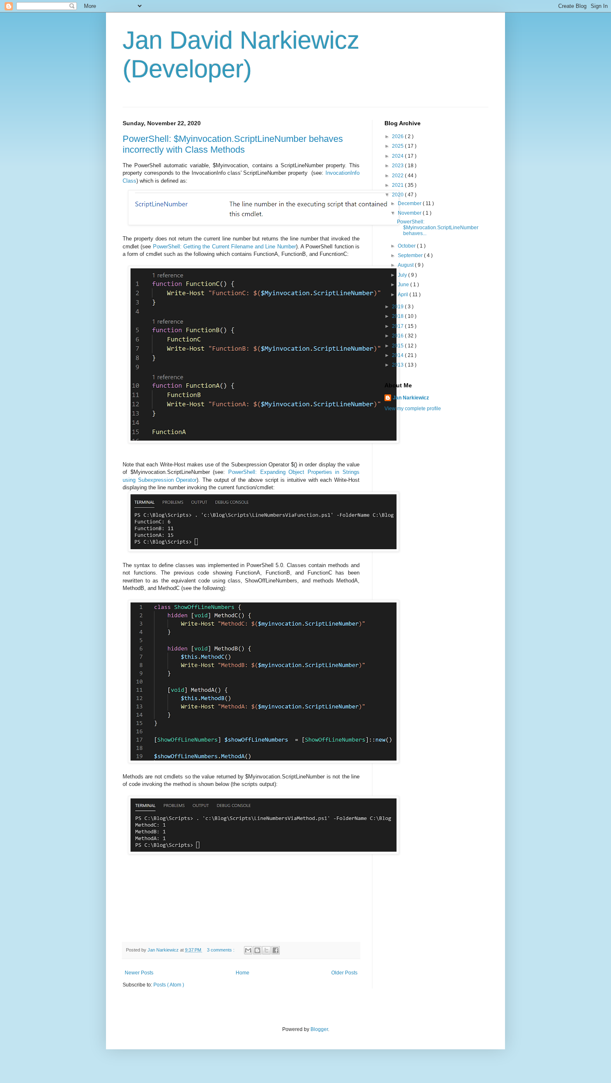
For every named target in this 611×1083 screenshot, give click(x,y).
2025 (398, 146)
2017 (398, 326)
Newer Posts (139, 973)
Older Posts (344, 973)
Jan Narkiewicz (411, 398)
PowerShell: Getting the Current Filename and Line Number (224, 246)
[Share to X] (266, 950)
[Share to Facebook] (275, 950)
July (403, 275)
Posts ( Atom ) (168, 985)
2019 (398, 307)
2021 (398, 185)
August (406, 265)
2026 (398, 136)
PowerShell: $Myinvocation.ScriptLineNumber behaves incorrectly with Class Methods (233, 144)
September (411, 255)
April (403, 294)
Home (242, 973)
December (410, 203)
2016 (398, 336)
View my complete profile (412, 408)
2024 (398, 156)
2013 (398, 365)
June (404, 284)
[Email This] (248, 950)
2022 (398, 175)
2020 (398, 195)
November (410, 213)
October (407, 246)
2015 (398, 346)
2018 (398, 316)
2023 (398, 166)
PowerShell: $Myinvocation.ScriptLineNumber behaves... (437, 228)
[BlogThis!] (257, 950)
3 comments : (221, 949)
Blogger (319, 1029)
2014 (398, 355)
